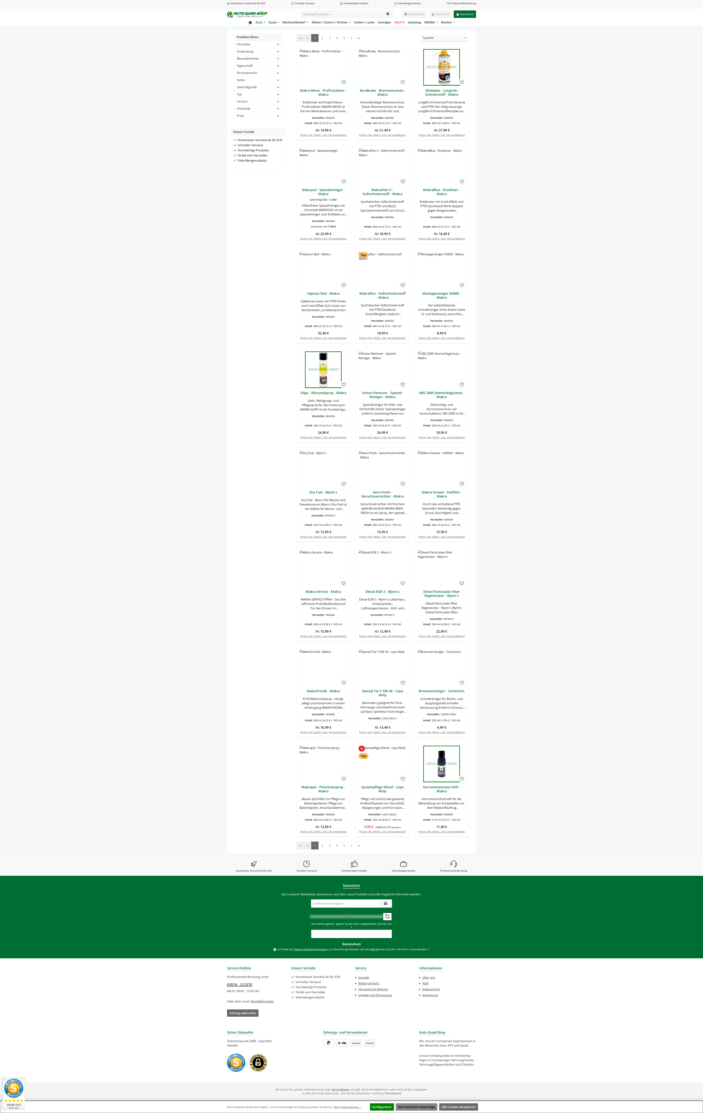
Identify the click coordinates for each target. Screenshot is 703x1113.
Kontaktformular (262, 1001)
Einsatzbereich (247, 73)
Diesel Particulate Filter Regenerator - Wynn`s (441, 594)
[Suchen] (388, 14)
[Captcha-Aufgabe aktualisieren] (387, 916)
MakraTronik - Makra (323, 691)
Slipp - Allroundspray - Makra (323, 393)
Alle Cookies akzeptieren (459, 1107)
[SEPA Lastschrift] (342, 1043)
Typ (239, 94)
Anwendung (245, 51)
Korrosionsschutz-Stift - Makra (441, 789)
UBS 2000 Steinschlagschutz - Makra (441, 395)
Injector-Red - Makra (323, 293)
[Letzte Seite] (358, 38)
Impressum (430, 995)
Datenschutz (431, 989)
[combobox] (342, 14)
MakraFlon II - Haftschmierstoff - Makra (382, 192)
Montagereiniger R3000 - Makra (441, 295)
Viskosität (243, 109)
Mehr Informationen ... (348, 1107)
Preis (240, 116)
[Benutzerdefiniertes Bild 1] (236, 1063)
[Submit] (385, 903)
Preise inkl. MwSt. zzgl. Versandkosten (323, 135)
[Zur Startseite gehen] (247, 14)
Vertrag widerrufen (242, 1013)
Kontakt (363, 978)
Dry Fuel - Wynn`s (323, 492)
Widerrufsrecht (368, 983)
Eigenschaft (245, 66)
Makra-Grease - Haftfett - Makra (442, 494)
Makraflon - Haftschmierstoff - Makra (382, 295)
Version (242, 101)
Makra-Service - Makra (323, 592)
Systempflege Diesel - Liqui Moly (382, 789)
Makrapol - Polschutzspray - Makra (323, 789)
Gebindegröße (247, 87)
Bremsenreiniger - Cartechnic (442, 691)
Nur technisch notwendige (416, 1107)
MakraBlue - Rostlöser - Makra (441, 192)
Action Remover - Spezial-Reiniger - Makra (382, 395)
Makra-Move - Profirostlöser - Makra (323, 92)
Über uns (428, 978)
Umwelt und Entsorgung (375, 995)
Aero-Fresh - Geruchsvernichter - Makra (382, 494)
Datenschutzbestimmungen (311, 949)
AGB (372, 949)
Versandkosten (340, 1089)
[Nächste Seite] (351, 38)
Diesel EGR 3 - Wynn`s (382, 592)
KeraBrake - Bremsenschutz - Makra (382, 92)
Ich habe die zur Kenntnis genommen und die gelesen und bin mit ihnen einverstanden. (354, 949)
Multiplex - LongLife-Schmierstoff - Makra (441, 92)
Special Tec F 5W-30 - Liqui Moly (382, 693)
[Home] (250, 22)
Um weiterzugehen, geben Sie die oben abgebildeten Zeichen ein (351, 925)
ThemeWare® (392, 1093)
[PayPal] (329, 1043)
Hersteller (244, 44)
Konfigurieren (382, 1107)
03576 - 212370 (239, 984)
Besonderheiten (248, 59)
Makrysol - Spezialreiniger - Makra (323, 192)
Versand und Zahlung (373, 989)
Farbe (241, 80)
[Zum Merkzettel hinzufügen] (343, 82)
